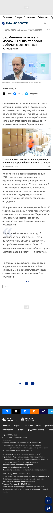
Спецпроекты (8, 430)
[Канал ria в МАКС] (6, 411)
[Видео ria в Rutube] (43, 411)
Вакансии (6, 440)
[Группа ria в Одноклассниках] (34, 411)
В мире (39, 426)
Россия (6, 286)
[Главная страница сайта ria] (15, 23)
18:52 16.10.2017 (9, 30)
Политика (6, 426)
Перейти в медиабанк (33, 82)
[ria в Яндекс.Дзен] (16, 411)
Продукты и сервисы (36, 430)
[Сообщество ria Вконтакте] (25, 411)
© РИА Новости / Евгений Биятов (13, 82)
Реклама (20, 430)
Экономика (28, 426)
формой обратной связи (25, 481)
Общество (17, 426)
